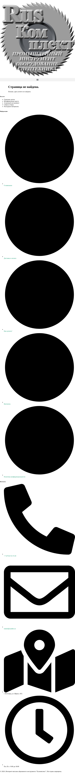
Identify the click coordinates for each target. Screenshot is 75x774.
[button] (37, 79)
